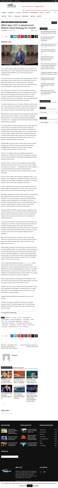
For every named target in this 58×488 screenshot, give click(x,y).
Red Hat (24, 324)
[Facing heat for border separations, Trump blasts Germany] (4, 438)
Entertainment (34, 12)
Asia (15, 391)
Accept (29, 485)
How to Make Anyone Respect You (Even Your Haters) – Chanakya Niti (19, 381)
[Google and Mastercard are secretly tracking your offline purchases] (23, 444)
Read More (36, 485)
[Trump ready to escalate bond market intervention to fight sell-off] (6, 388)
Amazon (14, 317)
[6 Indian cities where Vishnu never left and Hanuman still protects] (32, 374)
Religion (4, 16)
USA (21, 22)
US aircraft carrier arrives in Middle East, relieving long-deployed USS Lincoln (47, 58)
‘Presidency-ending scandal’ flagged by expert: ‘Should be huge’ (47, 85)
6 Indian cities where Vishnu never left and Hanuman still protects (32, 381)
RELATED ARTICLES (6, 367)
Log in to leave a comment (7, 413)
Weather (33, 16)
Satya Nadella (31, 324)
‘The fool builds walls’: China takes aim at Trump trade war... (13, 444)
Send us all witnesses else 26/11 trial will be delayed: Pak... (32, 431)
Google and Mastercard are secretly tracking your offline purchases (32, 444)
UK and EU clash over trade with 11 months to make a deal (29, 345)
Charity (15, 377)
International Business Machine (8, 323)
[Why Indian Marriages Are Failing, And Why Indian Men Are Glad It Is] (6, 374)
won (16, 166)
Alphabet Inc (8, 317)
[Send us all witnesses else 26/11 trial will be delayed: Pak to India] (23, 431)
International (11, 22)
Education (25, 12)
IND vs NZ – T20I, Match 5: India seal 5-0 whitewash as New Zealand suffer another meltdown (9, 346)
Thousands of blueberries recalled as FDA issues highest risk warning (49, 73)
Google (32, 319)
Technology (17, 16)
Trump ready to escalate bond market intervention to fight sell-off (48, 51)
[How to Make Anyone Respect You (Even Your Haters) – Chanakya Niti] (19, 374)
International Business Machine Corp (24, 323)
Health (42, 12)
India (7, 22)
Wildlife (39, 16)
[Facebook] (53, 1)
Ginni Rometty (26, 319)
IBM (2, 321)
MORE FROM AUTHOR (18, 367)
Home (2, 20)
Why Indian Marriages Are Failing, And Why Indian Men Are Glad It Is (6, 381)
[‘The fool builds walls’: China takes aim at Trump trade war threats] (4, 444)
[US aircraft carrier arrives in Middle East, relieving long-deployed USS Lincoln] (19, 388)
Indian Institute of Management (15, 321)
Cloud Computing (5, 319)
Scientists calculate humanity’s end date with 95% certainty (48, 78)
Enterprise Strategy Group (16, 319)
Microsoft (19, 324)
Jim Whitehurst (13, 324)
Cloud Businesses (26, 317)
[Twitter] (56, 1)
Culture (18, 12)
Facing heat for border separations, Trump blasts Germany (13, 438)
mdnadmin (4, 30)
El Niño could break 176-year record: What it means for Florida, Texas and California (48, 92)
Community (11, 12)
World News (25, 16)
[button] (55, 12)
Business (4, 12)
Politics (48, 12)
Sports (10, 16)
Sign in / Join (17, 1)
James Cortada (27, 263)
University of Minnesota (13, 326)
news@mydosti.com (26, 480)
